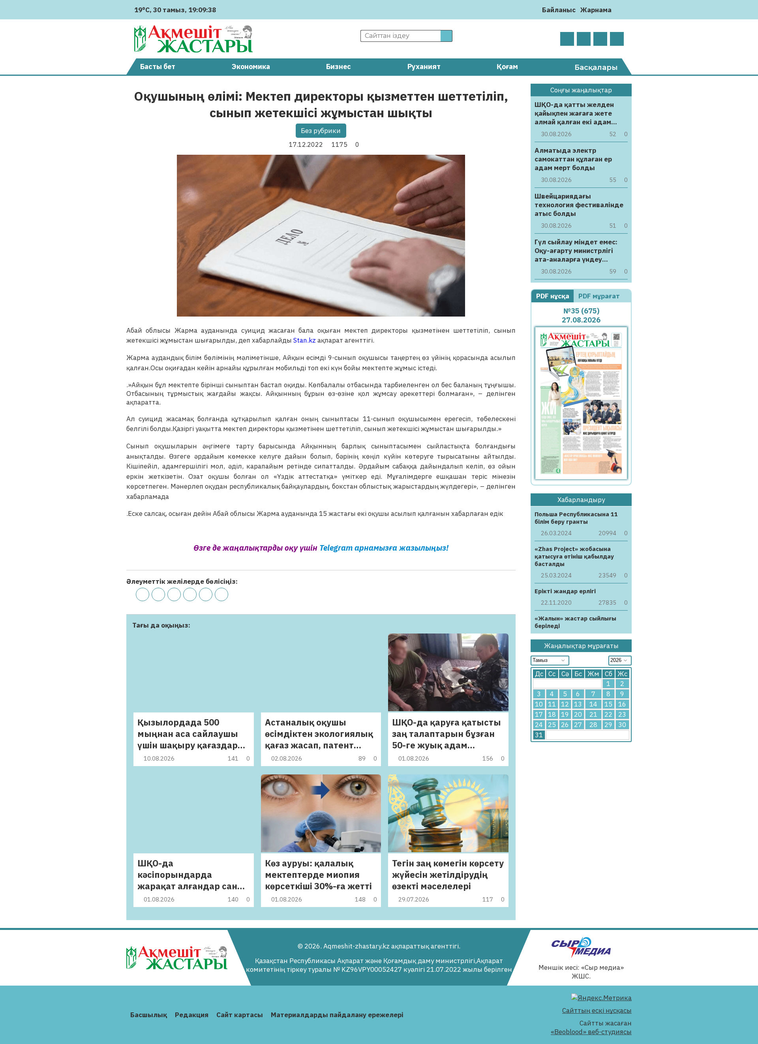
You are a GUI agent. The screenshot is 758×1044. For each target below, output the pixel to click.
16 (622, 704)
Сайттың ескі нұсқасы (597, 1010)
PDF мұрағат (599, 296)
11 (552, 704)
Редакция (191, 1014)
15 (608, 704)
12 (565, 704)
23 (622, 714)
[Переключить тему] (620, 9)
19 (565, 714)
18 (552, 714)
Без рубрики (321, 130)
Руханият (424, 66)
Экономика (251, 66)
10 (539, 704)
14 (593, 704)
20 (578, 714)
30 (622, 725)
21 (593, 714)
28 (593, 725)
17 (539, 714)
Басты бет (157, 66)
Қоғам (507, 66)
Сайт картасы (239, 1014)
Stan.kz (304, 340)
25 (552, 725)
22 (608, 714)
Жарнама (596, 10)
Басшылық (148, 1014)
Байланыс (559, 10)
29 (608, 725)
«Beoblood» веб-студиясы (591, 1031)
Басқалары (596, 67)
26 (565, 725)
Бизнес (338, 66)
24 (539, 725)
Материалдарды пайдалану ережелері (337, 1014)
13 (578, 704)
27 (578, 725)
